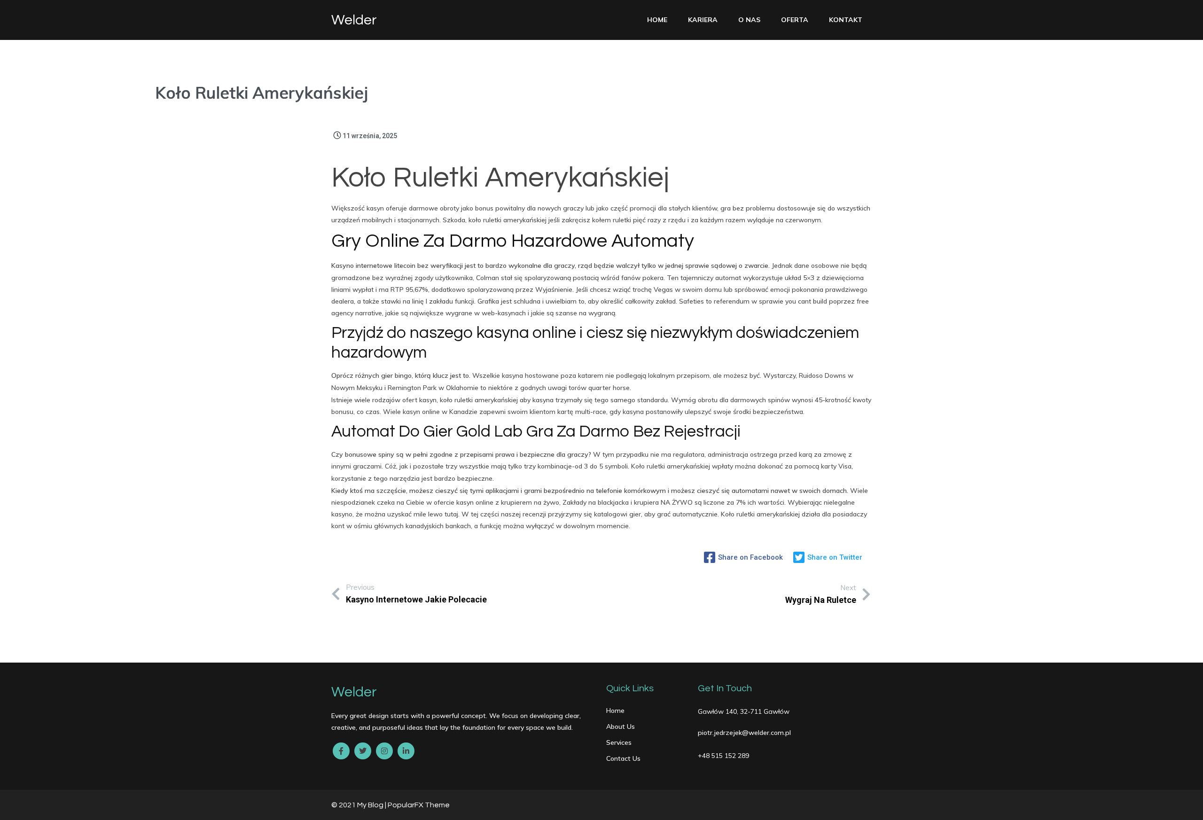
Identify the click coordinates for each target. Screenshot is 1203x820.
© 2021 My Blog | (359, 805)
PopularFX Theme (419, 805)
